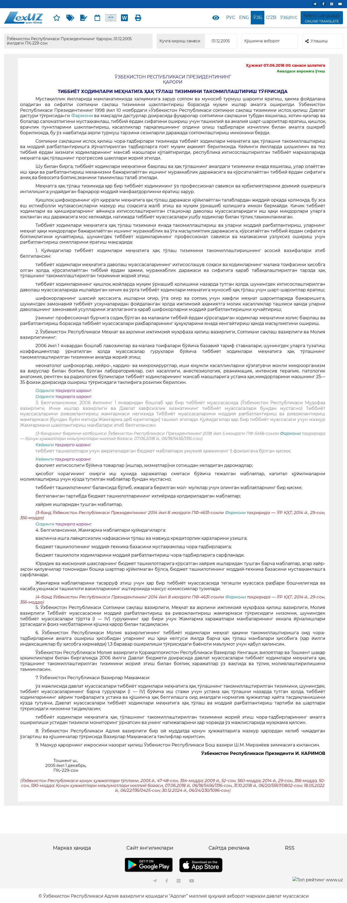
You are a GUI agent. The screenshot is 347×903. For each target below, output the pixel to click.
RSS (289, 848)
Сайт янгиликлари (149, 848)
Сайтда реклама (229, 848)
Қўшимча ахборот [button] (262, 41)
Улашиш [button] (319, 41)
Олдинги (45, 390)
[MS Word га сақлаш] (124, 17)
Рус (230, 17)
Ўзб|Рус (288, 17)
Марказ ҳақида (72, 848)
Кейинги (45, 444)
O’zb (271, 17)
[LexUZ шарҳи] (84, 17)
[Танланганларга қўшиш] (56, 17)
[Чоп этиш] (138, 17)
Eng (244, 17)
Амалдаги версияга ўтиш (301, 71)
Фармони (82, 115)
